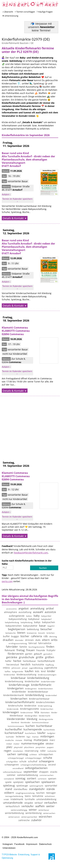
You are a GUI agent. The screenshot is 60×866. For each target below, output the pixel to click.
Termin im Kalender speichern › (17, 200)
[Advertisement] (30, 426)
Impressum (31, 844)
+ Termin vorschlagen (25, 11)
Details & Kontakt (13, 218)
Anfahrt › (6, 194)
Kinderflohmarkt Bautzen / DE (18, 43)
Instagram (8, 844)
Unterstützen (9, 848)
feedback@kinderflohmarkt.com (31, 552)
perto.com (7, 581)
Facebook (19, 844)
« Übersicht (8, 11)
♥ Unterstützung (10, 15)
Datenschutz (45, 844)
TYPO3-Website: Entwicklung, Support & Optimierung (21, 856)
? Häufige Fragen (45, 11)
